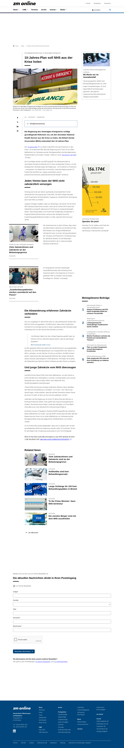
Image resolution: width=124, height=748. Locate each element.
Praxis (40, 715)
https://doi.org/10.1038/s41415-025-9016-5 (54, 439)
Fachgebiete (62, 712)
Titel (14, 609)
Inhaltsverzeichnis (37, 124)
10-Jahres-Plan (32, 147)
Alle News (42, 710)
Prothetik (61, 724)
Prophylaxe (80, 707)
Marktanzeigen (81, 721)
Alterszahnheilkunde (64, 732)
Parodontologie (62, 714)
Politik (40, 712)
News (15, 10)
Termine (34, 10)
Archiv (43, 10)
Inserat (53, 10)
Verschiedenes (100, 729)
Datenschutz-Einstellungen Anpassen (80, 742)
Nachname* (17, 626)
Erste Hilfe (42, 729)
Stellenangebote (101, 721)
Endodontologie (63, 719)
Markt (62, 10)
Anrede (15, 600)
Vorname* (16, 618)
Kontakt (88, 3)
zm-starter (99, 714)
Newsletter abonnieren (23, 651)
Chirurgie (61, 727)
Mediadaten (97, 3)
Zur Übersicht (33, 532)
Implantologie (62, 717)
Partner (15, 742)
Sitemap (62, 742)
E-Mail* (15, 592)
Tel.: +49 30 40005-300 (20, 724)
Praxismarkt (99, 726)
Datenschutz (41, 742)
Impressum (53, 742)
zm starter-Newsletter (42, 661)
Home (17, 46)
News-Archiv (43, 722)
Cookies (31, 742)
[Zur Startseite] (24, 3)
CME (24, 10)
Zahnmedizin (42, 720)
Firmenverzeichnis (82, 724)
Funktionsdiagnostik (83, 710)
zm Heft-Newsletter (61, 661)
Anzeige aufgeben (101, 731)
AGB (22, 742)
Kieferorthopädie (63, 722)
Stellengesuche (101, 724)
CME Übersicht (43, 732)
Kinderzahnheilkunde (64, 729)
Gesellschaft (42, 717)
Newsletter (107, 3)
